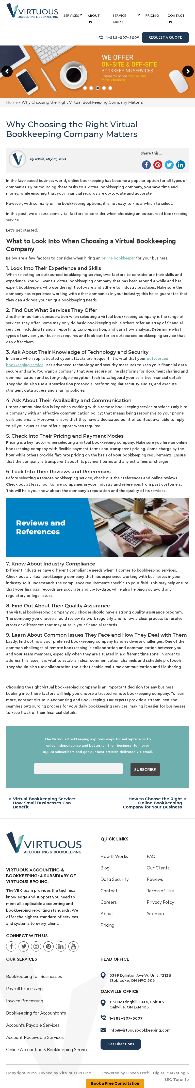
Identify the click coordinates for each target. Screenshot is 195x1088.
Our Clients (158, 868)
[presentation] (7, 71)
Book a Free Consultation (115, 1083)
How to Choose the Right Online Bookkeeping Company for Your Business (152, 803)
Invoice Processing (24, 1001)
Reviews (155, 879)
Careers (109, 902)
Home (12, 102)
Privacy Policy (160, 902)
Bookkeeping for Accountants (36, 1013)
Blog (105, 868)
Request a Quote (165, 37)
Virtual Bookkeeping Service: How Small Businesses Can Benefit (44, 803)
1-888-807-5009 (122, 38)
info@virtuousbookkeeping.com (140, 1030)
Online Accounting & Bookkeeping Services (48, 1049)
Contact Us (176, 19)
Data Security (115, 879)
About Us (94, 19)
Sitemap (155, 913)
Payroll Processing (24, 988)
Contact (109, 890)
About (107, 913)
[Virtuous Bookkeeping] (32, 10)
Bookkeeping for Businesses (34, 976)
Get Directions (120, 1044)
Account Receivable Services (35, 1037)
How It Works (114, 856)
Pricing (152, 15)
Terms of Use (160, 890)
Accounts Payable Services (33, 1025)
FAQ (151, 856)
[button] (85, 88)
